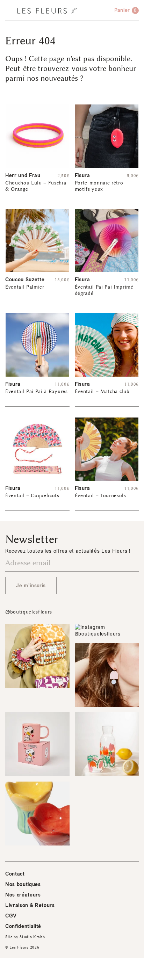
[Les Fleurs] (47, 11)
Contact (15, 874)
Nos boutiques (23, 884)
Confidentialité (23, 926)
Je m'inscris (31, 585)
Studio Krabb (32, 937)
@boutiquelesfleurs (28, 612)
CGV (11, 916)
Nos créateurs (23, 895)
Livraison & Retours (30, 905)
